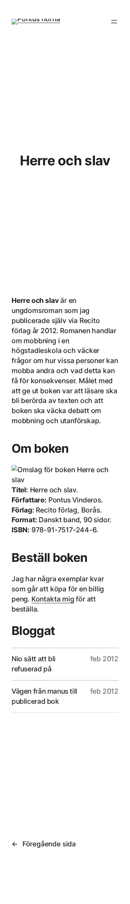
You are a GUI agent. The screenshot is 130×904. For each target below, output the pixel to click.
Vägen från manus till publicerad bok (44, 696)
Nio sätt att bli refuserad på (34, 663)
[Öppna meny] (114, 21)
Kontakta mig (52, 599)
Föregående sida (44, 844)
